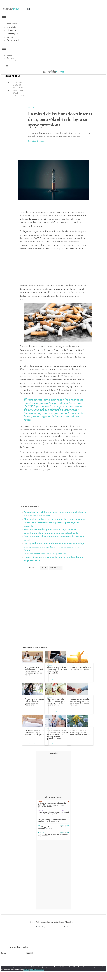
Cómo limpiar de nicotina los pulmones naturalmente (51, 533)
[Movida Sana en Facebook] (7, 76)
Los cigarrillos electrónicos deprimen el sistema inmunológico (55, 543)
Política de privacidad (44, 927)
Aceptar (26, 969)
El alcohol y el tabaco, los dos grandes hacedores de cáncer (54, 519)
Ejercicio (11, 27)
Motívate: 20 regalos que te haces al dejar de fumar (50, 529)
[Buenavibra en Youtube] (16, 76)
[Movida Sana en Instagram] (10, 76)
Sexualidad (13, 40)
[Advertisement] (64, 151)
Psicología (12, 34)
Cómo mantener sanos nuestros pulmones (45, 554)
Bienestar (12, 24)
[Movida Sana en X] (13, 76)
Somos (9, 55)
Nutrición (12, 30)
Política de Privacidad (15, 61)
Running (40, 801)
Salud (10, 37)
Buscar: (3, 953)
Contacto (10, 58)
